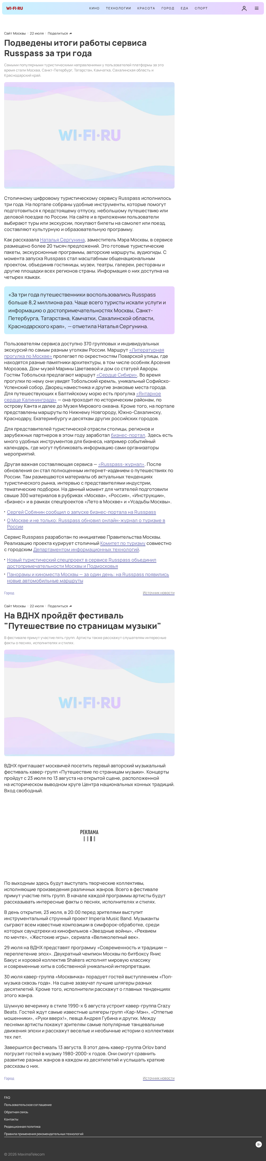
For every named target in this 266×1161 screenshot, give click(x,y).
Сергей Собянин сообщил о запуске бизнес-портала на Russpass (81, 512)
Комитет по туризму (122, 543)
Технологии (118, 8)
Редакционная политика (22, 1127)
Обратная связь (16, 1112)
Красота (146, 8)
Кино (94, 8)
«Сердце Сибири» (116, 375)
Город (168, 8)
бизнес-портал (128, 435)
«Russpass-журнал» (121, 464)
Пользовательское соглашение (28, 1105)
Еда (185, 8)
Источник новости (159, 592)
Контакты (11, 1119)
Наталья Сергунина (62, 239)
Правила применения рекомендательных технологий (43, 1134)
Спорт (201, 8)
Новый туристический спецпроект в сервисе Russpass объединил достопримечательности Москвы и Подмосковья (81, 563)
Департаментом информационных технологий (86, 549)
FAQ (7, 1098)
